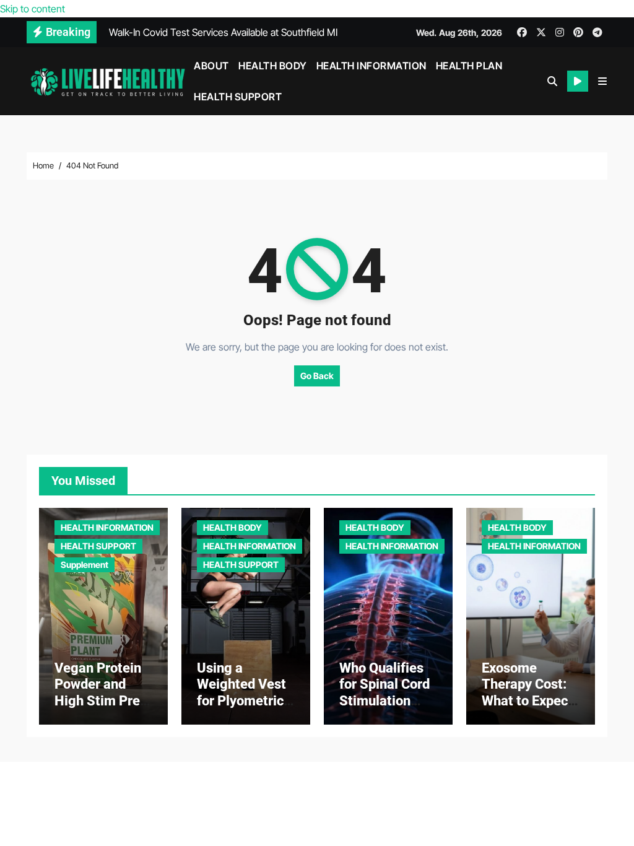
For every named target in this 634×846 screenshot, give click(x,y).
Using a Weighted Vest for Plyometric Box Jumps (241, 692)
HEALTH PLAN (469, 65)
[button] (602, 81)
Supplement (84, 564)
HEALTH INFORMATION (371, 65)
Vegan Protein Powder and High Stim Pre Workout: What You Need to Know (99, 708)
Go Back (317, 375)
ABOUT (211, 65)
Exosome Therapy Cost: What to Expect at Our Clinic (527, 692)
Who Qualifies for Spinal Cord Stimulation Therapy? (384, 692)
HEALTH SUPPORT (238, 96)
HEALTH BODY (272, 65)
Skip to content (32, 8)
